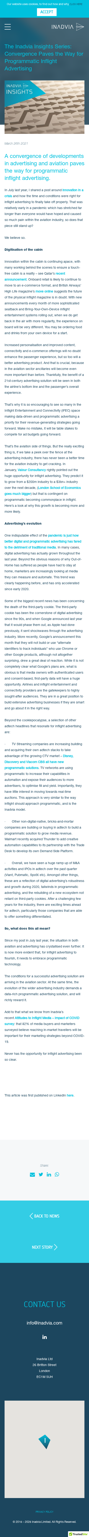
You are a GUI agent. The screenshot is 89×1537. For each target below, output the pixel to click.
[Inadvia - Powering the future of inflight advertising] (68, 27)
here (70, 1095)
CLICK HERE (76, 4)
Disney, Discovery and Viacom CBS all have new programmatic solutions (39, 762)
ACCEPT (46, 12)
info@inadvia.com (44, 1322)
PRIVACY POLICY (44, 1512)
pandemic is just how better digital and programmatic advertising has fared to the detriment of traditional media (43, 541)
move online (44, 291)
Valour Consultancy (32, 470)
